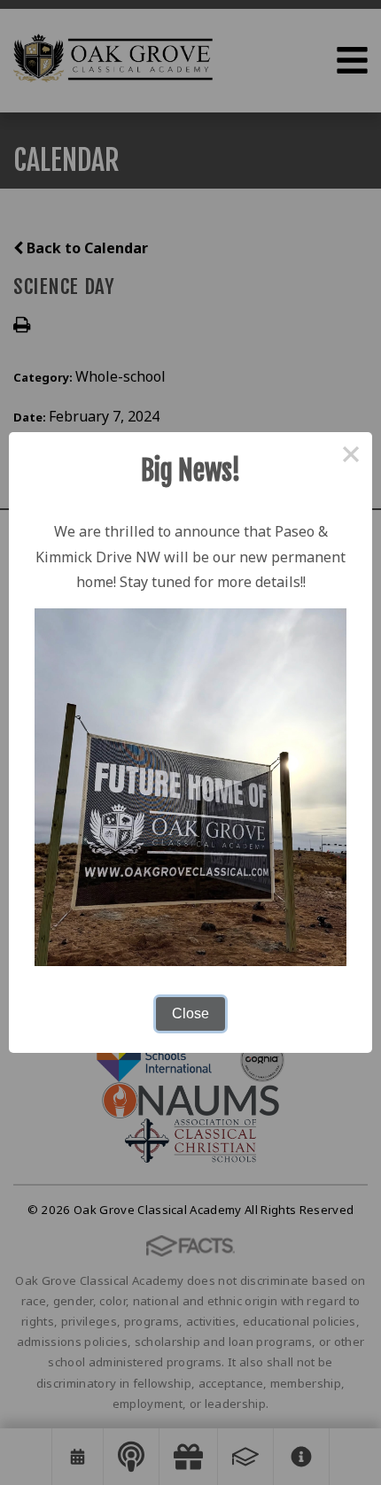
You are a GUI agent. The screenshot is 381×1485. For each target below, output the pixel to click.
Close (190, 1013)
